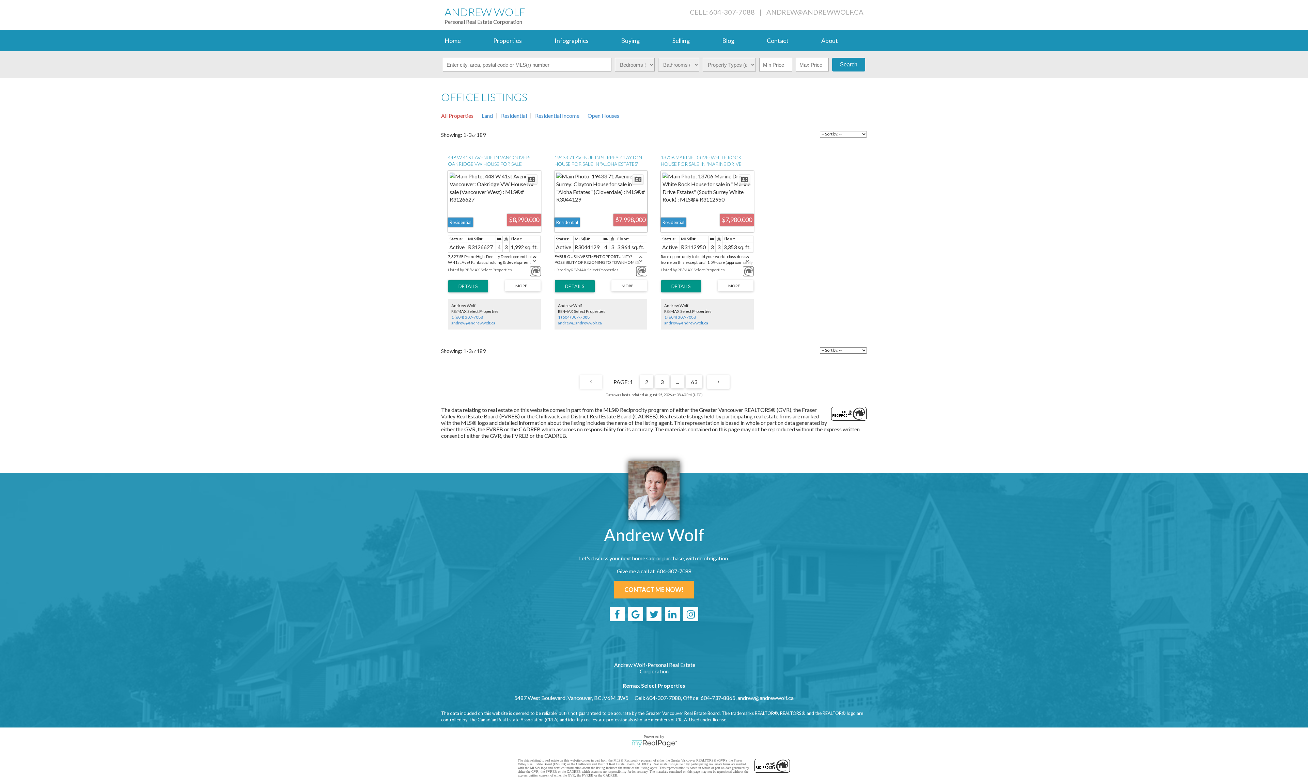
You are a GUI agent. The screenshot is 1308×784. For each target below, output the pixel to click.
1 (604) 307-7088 (467, 317)
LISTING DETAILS (468, 286)
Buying (630, 40)
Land (487, 115)
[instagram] (690, 614)
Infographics (572, 40)
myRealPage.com (654, 743)
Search (848, 64)
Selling (681, 40)
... (677, 382)
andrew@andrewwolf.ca (814, 12)
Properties (507, 40)
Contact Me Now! (654, 589)
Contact (778, 40)
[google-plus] (635, 614)
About (829, 40)
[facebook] (617, 614)
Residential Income (557, 115)
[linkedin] (672, 614)
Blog (728, 40)
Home (453, 40)
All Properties (457, 115)
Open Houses (603, 115)
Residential (514, 115)
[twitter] (654, 614)
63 (694, 382)
